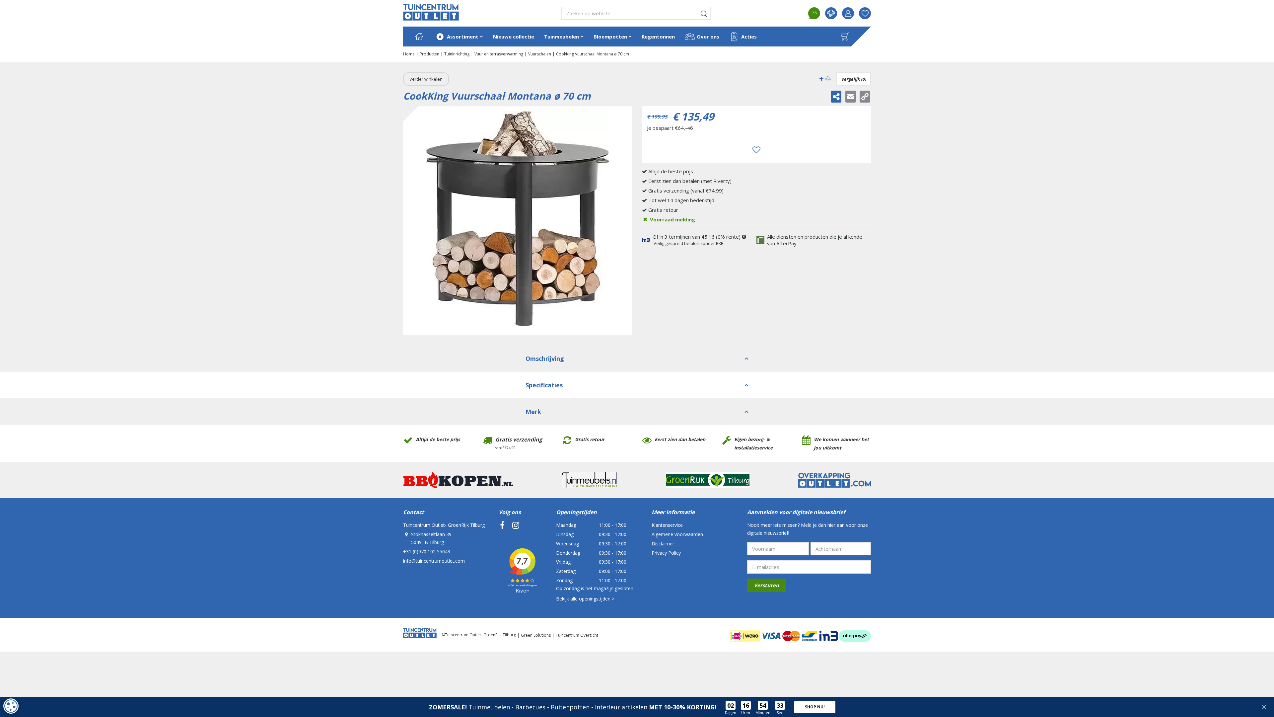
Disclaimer (663, 543)
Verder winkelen (426, 79)
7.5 (814, 12)
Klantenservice (667, 525)
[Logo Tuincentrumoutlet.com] (431, 12)
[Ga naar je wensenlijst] (867, 13)
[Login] (848, 13)
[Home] (419, 36)
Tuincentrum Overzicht (577, 635)
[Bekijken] (845, 36)
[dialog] (11, 706)
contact (831, 13)
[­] (502, 525)
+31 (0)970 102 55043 (426, 551)
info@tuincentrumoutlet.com (434, 561)
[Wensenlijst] (865, 13)
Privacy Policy (666, 553)
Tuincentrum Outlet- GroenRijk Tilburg (444, 525)
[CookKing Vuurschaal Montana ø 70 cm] (517, 220)
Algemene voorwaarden (677, 534)
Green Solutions (536, 635)
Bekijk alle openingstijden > (585, 599)
